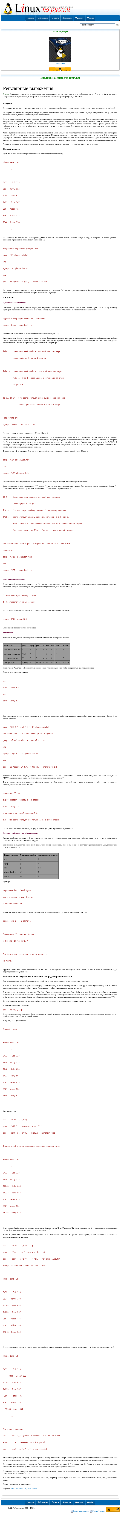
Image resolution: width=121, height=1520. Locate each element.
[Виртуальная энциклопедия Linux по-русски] (60, 8)
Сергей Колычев (30, 1488)
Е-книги (55, 18)
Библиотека (43, 18)
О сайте (90, 18)
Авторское (67, 18)
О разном (79, 18)
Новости (30, 18)
